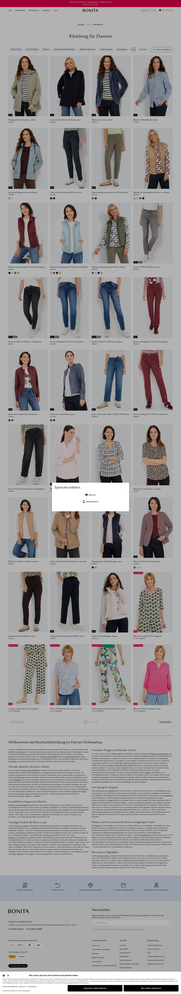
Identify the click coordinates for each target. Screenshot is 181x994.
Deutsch (92, 495)
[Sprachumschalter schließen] (125, 488)
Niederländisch (92, 502)
